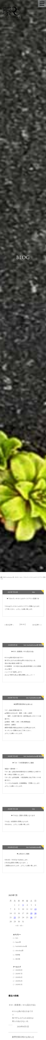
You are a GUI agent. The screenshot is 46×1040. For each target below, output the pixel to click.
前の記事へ (10, 625)
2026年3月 (18, 984)
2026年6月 (18, 977)
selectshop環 (19, 950)
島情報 (17, 955)
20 (35, 913)
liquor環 (18, 942)
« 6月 (17, 925)
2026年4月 (18, 981)
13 (35, 909)
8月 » (21, 925)
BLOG (22, 624)
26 (31, 917)
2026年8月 (18, 970)
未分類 (17, 959)
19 (31, 913)
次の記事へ (36, 625)
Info (16, 938)
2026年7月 (18, 974)
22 (15, 917)
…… (20, 1018)
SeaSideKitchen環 (21, 946)
